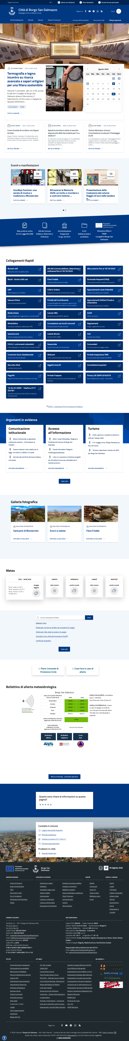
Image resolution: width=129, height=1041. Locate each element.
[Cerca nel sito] (118, 11)
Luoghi (112, 886)
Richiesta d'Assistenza (17, 988)
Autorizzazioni (44, 896)
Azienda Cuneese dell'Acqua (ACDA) (79, 965)
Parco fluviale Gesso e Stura (49, 975)
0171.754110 (13, 928)
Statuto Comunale (16, 994)
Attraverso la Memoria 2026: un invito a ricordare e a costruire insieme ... (64, 193)
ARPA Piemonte (72, 1007)
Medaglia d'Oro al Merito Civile (30, 13)
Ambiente (43, 886)
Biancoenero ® (72, 1035)
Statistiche (13, 1014)
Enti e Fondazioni (16, 896)
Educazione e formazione (48, 906)
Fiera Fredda (92, 531)
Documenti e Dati (16, 893)
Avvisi (92, 899)
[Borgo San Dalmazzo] (12, 11)
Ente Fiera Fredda (46, 988)
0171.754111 (13, 925)
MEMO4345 (71, 997)
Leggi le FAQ (14, 978)
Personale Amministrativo (18, 899)
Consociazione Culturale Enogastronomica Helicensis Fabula (87, 981)
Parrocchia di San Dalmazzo (49, 991)
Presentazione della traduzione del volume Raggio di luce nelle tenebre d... (100, 194)
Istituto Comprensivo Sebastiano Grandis (81, 991)
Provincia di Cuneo (73, 1001)
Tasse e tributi (94, 893)
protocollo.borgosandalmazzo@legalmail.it (24, 935)
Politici (12, 902)
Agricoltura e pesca (46, 883)
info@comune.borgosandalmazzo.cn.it (23, 938)
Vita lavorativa (67, 906)
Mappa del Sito (15, 1017)
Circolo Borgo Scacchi (47, 971)
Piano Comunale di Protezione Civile (49, 670)
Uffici (11, 889)
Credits (12, 1007)
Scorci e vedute (58, 531)
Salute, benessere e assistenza (72, 893)
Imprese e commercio (69, 886)
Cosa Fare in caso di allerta (83, 670)
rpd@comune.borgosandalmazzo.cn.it (82, 950)
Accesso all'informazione (81, 20)
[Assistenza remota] (115, 1032)
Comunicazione (12, 106)
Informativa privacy (16, 997)
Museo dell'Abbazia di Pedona (50, 984)
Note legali (13, 1001)
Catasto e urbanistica (47, 899)
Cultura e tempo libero (47, 902)
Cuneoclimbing (45, 997)
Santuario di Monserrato (26, 531)
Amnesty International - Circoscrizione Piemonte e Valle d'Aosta (61, 1001)
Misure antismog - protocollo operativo (64, 776)
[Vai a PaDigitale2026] (110, 867)
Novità (22, 106)
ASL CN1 (70, 1004)
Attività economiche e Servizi (114, 902)
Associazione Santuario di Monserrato (79, 988)
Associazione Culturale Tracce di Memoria (81, 978)
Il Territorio (113, 889)
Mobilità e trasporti (68, 889)
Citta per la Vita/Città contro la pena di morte (55, 1004)
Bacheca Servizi (15, 991)
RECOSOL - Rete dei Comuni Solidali (52, 978)
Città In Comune (107, 1032)
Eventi (112, 883)
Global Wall (44, 968)
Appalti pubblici (45, 893)
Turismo (64, 902)
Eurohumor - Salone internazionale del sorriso (55, 994)
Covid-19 (93, 889)
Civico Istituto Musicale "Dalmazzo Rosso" (54, 981)
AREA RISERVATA (64, 1038)
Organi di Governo (16, 883)
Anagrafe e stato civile (47, 889)
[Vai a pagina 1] (63, 210)
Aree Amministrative (17, 886)
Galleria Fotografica (116, 893)
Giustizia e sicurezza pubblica (71, 883)
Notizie (92, 883)
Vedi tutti (64, 481)
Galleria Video (114, 896)
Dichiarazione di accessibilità (19, 968)
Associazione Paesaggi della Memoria (79, 975)
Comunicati (93, 886)
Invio (89, 617)
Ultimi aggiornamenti (17, 1010)
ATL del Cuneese (45, 965)
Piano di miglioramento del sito (20, 975)
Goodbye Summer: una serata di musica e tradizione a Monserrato (25, 193)
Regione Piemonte (13, 2)
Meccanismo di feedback (18, 971)
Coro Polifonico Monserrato (76, 968)
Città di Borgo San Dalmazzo (38, 10)
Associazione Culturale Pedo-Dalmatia (52, 1007)
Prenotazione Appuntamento (20, 981)
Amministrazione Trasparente (20, 965)
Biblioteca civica (95, 896)
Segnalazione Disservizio (18, 984)
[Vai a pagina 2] (65, 210)
